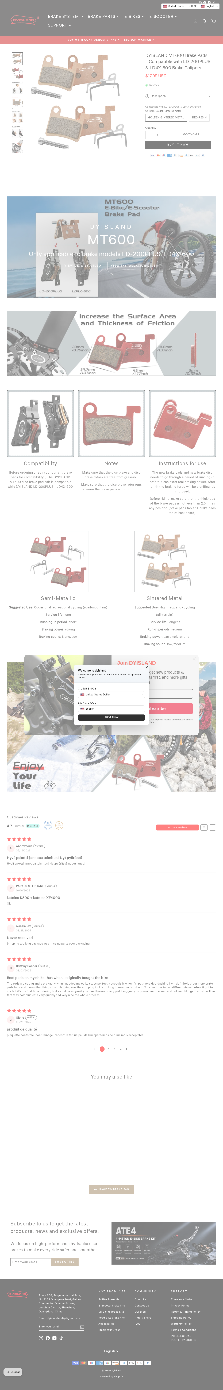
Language (87, 702)
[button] (190, 6)
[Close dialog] (147, 667)
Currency (87, 688)
